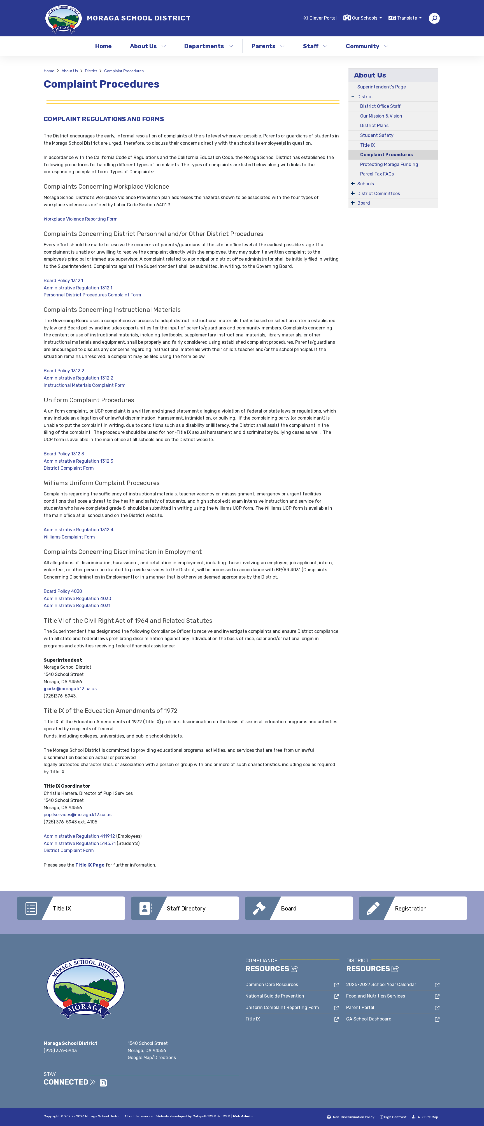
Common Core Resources (271, 984)
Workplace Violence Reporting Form (81, 219)
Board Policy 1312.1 (63, 280)
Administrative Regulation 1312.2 (78, 378)
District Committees (378, 193)
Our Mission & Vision (381, 116)
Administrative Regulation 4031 (77, 605)
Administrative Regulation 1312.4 (78, 529)
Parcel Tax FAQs (377, 174)
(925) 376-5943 (60, 1050)
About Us (143, 46)
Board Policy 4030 (63, 591)
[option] (71, 908)
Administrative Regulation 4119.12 (79, 836)
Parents (264, 46)
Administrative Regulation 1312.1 (78, 288)
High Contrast (395, 1117)
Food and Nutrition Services (375, 996)
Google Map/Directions (152, 1057)
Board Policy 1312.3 (64, 454)
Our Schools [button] (365, 18)
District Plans (374, 125)
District (91, 71)
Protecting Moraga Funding (389, 164)
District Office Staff (380, 106)
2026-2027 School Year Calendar (381, 984)
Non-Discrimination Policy (353, 1117)
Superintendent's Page (381, 87)
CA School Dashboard (369, 1019)
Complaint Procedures (124, 71)
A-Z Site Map (427, 1117)
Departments (204, 46)
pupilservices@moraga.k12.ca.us (77, 814)
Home (103, 46)
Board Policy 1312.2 (64, 370)
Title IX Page (89, 865)
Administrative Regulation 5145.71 (80, 843)
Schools (365, 183)
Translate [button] (407, 18)
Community (363, 46)
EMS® (226, 1116)
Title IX (367, 145)
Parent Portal (360, 1007)
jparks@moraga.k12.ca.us (70, 688)
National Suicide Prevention (274, 996)
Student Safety (377, 135)
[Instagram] (103, 1084)
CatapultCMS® (205, 1116)
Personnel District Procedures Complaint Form (92, 295)
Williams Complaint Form (69, 537)
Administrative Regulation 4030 (77, 598)
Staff (310, 46)
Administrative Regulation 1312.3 (78, 461)
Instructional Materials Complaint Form (84, 385)
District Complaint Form (69, 468)
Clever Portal (323, 18)
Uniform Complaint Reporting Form (282, 1007)
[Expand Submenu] (353, 96)
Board (363, 203)
